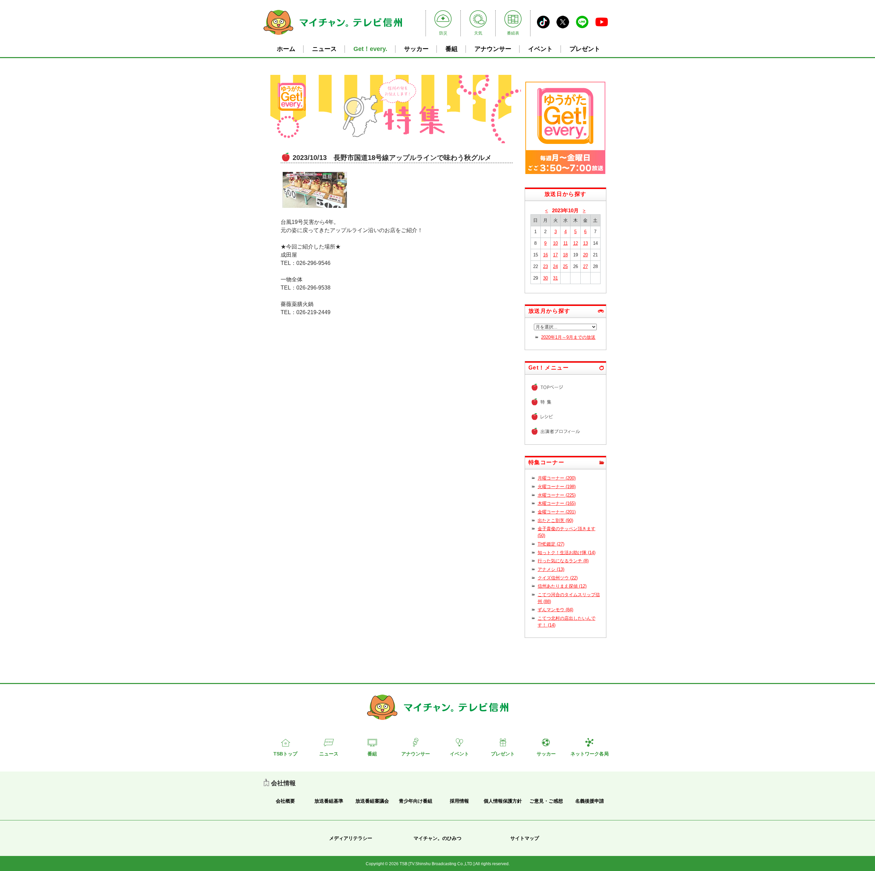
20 (585, 254)
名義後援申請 (589, 801)
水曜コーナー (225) (557, 495)
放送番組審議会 (372, 801)
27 (585, 266)
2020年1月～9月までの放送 (568, 337)
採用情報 (459, 801)
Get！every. (370, 48)
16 (545, 254)
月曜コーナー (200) (557, 478)
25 (565, 266)
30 (545, 278)
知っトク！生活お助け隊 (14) (566, 552)
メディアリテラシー (350, 838)
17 (555, 254)
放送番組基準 (328, 801)
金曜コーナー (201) (557, 511)
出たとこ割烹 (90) (555, 520)
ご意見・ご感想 (546, 801)
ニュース (324, 48)
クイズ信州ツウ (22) (558, 577)
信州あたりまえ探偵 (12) (562, 586)
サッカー (416, 48)
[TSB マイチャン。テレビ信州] (333, 36)
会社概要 (285, 801)
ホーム (286, 48)
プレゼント (584, 48)
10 (555, 243)
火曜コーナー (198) (557, 486)
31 (555, 278)
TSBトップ (285, 753)
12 (575, 243)
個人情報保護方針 (503, 801)
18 (565, 254)
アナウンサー (492, 48)
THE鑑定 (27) (551, 544)
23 (545, 266)
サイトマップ (524, 838)
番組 (451, 48)
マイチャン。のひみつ (437, 838)
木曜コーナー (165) (557, 503)
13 (585, 243)
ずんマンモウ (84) (555, 609)
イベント (540, 48)
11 (565, 243)
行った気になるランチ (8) (563, 560)
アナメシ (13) (551, 569)
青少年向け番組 (415, 801)
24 (555, 266)
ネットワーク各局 (589, 753)
